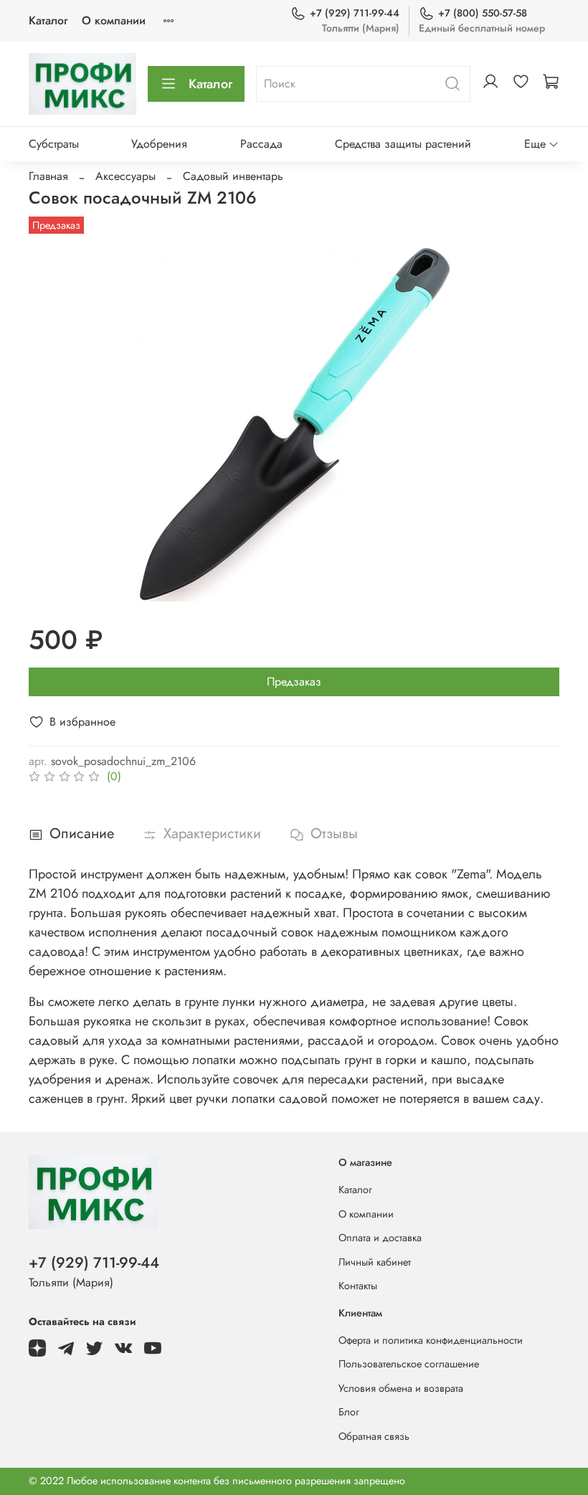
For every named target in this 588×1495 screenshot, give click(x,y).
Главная (48, 176)
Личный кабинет (374, 1262)
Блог (348, 1412)
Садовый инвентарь (233, 176)
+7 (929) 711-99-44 (354, 13)
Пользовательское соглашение (408, 1364)
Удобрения (159, 144)
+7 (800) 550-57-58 (482, 13)
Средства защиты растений (403, 144)
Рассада (261, 144)
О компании (114, 20)
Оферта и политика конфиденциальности (430, 1340)
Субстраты (54, 144)
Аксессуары (125, 176)
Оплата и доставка (380, 1237)
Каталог (48, 20)
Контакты (357, 1285)
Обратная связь (373, 1436)
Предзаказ (294, 681)
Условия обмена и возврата (400, 1388)
